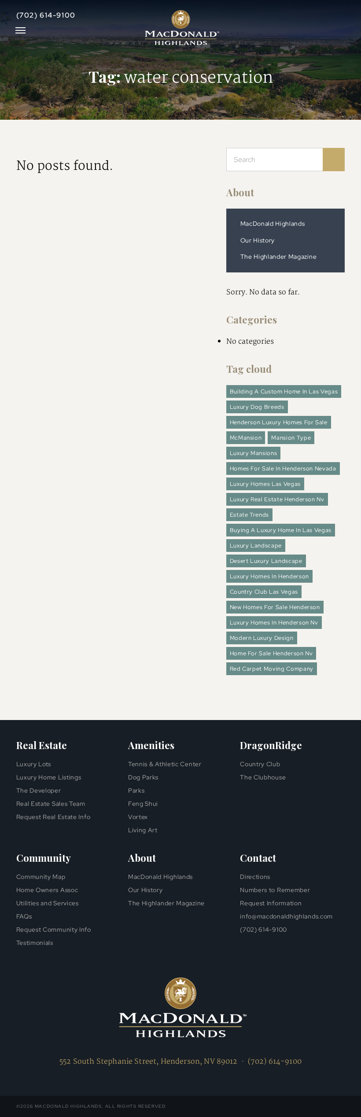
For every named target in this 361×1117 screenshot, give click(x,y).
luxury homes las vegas (265, 484)
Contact (258, 857)
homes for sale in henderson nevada (283, 468)
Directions (255, 877)
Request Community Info (53, 929)
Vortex (138, 817)
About (240, 192)
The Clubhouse (263, 777)
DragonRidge (271, 745)
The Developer (38, 790)
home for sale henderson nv (271, 653)
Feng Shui (143, 804)
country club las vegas (264, 591)
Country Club (260, 764)
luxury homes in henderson (269, 576)
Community (43, 857)
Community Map (41, 877)
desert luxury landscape (266, 561)
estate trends (249, 514)
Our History (257, 240)
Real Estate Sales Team (50, 804)
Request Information (271, 903)
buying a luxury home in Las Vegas (281, 530)
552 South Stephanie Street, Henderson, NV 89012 (148, 1062)
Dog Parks (143, 777)
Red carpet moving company (271, 668)
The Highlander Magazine (278, 257)
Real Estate (41, 745)
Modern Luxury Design (262, 638)
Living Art (143, 830)
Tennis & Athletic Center (165, 764)
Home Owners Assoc (47, 890)
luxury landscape (256, 545)
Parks (136, 790)
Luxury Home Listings (48, 777)
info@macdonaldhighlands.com (286, 916)
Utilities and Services (47, 903)
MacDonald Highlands (272, 224)
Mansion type (291, 437)
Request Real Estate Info (53, 817)
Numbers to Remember (275, 890)
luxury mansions (253, 453)
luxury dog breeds (257, 407)
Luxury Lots (34, 764)
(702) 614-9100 (46, 15)
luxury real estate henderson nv (277, 499)
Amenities (151, 745)
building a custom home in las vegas (284, 391)
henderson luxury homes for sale (279, 422)
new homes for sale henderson (275, 607)
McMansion (246, 437)
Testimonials (34, 943)
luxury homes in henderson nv (274, 622)
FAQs (24, 916)
